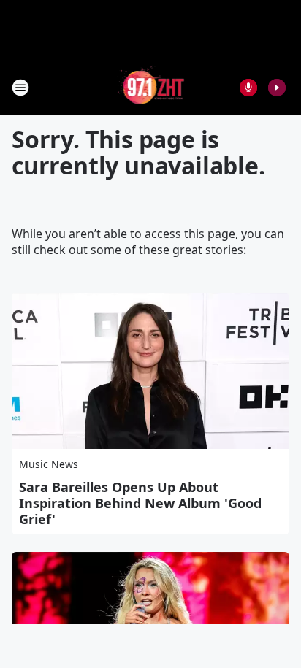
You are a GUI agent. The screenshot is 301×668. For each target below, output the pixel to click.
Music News (48, 464)
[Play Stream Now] (277, 87)
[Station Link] (151, 87)
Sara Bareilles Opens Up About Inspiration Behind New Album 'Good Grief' (140, 503)
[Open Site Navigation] (20, 87)
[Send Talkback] (248, 87)
